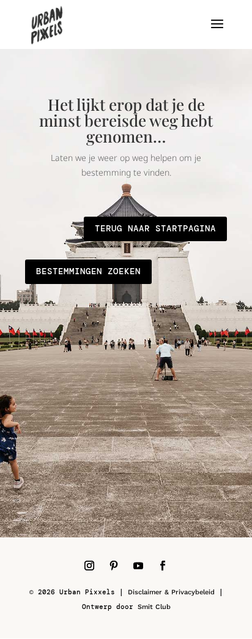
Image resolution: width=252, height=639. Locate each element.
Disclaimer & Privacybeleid (171, 592)
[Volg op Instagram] (89, 565)
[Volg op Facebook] (162, 565)
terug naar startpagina (155, 228)
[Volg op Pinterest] (114, 565)
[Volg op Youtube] (138, 565)
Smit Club (154, 607)
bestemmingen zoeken (88, 271)
